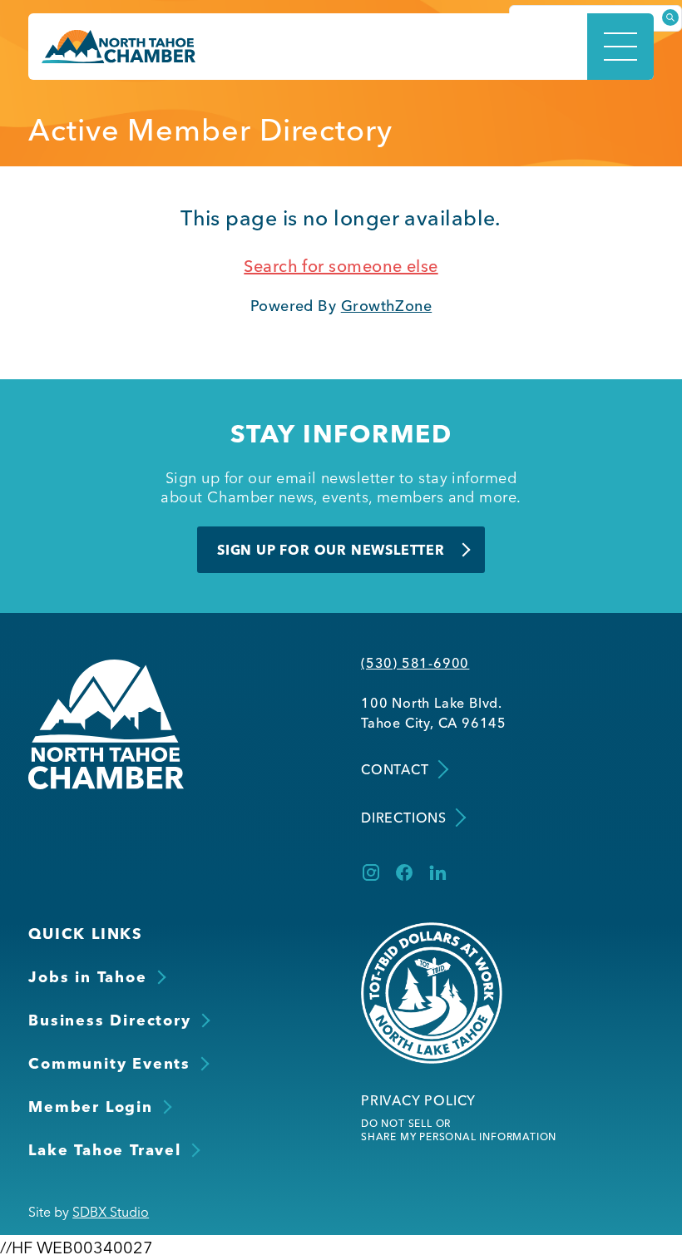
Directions (404, 817)
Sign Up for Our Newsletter (331, 549)
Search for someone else (340, 265)
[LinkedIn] (437, 872)
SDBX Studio (110, 1211)
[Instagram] (371, 872)
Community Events (109, 1063)
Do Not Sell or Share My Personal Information (458, 1130)
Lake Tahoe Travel (104, 1149)
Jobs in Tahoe (87, 976)
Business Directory (109, 1020)
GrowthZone (386, 305)
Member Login (90, 1106)
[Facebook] (404, 872)
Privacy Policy (418, 1100)
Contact (395, 769)
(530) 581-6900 (415, 663)
